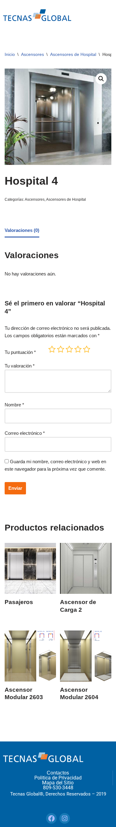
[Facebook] (51, 818)
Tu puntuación (20, 352)
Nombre (14, 404)
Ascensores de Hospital (73, 54)
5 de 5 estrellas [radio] (86, 349)
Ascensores (32, 54)
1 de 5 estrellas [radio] (52, 349)
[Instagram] (64, 818)
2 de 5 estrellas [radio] (60, 349)
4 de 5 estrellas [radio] (78, 349)
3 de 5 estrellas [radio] (69, 349)
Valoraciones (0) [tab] (22, 230)
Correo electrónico (25, 433)
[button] (101, 78)
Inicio (10, 54)
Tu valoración (20, 365)
